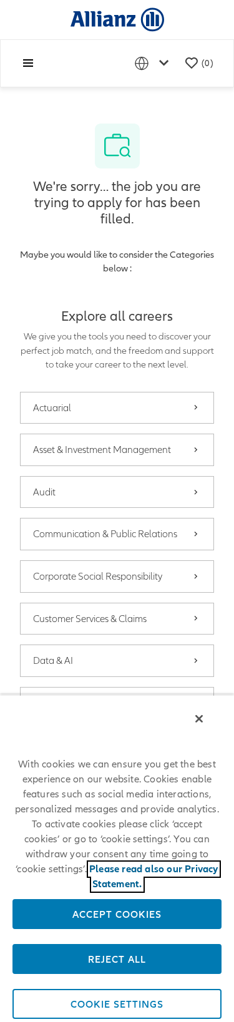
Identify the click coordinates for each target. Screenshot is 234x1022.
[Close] (199, 718)
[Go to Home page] (117, 19)
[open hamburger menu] (28, 63)
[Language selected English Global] (154, 63)
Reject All (117, 959)
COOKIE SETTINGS (117, 1004)
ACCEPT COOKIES (117, 914)
